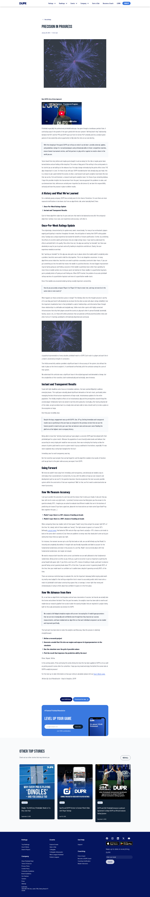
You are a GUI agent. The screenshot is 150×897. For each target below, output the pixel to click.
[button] (52, 3)
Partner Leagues (54, 857)
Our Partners (25, 876)
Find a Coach (81, 856)
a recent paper (52, 530)
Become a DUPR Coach (84, 858)
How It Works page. (99, 674)
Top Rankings (25, 844)
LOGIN (118, 3)
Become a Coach (108, 3)
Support (80, 844)
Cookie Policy (26, 868)
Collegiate (52, 849)
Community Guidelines (28, 871)
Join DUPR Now (66, 699)
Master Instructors (83, 863)
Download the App (80, 699)
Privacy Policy (26, 866)
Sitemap (24, 883)
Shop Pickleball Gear (28, 861)
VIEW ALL (125, 758)
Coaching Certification (84, 861)
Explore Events (54, 844)
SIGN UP (126, 3)
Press (23, 881)
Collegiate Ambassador (56, 852)
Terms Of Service (27, 863)
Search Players (26, 849)
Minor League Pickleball (56, 854)
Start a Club (95, 3)
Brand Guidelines (26, 873)
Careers (24, 878)
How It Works (25, 847)
